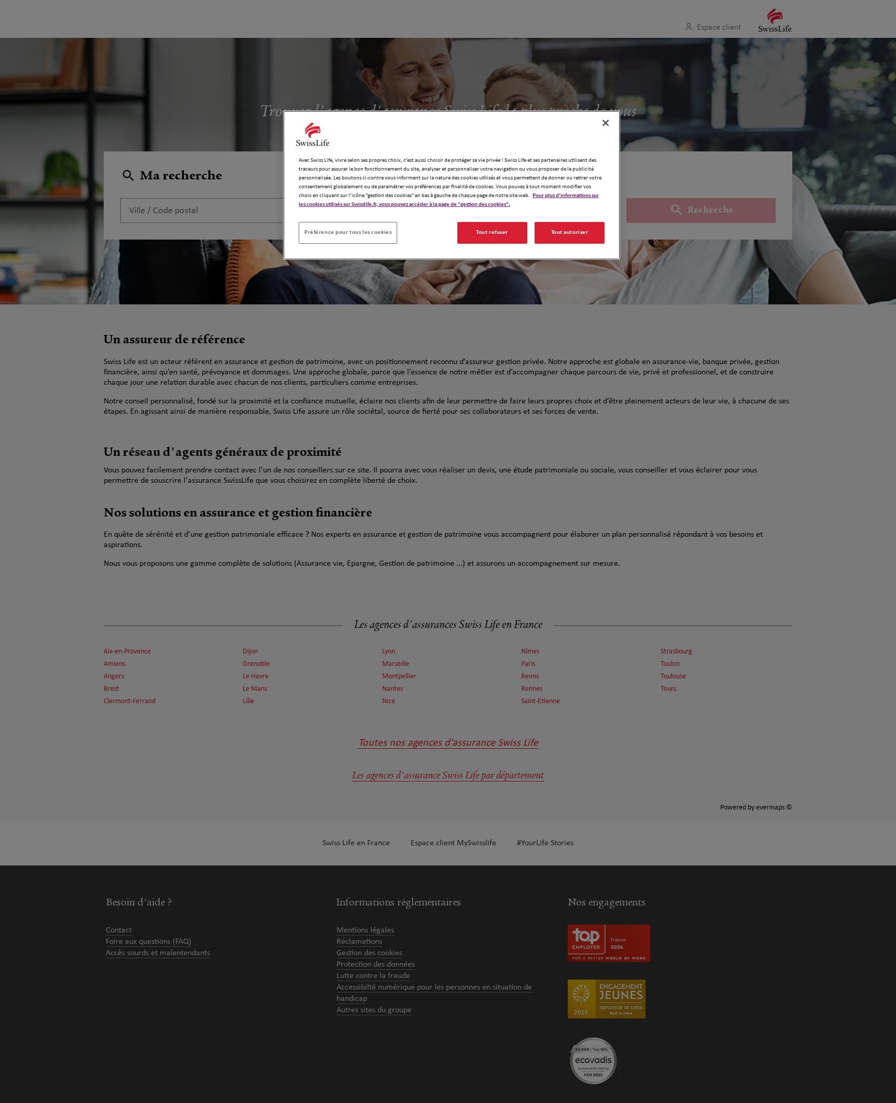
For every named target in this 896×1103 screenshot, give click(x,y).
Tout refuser (492, 232)
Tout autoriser (570, 232)
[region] (451, 185)
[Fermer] (605, 122)
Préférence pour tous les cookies (347, 232)
